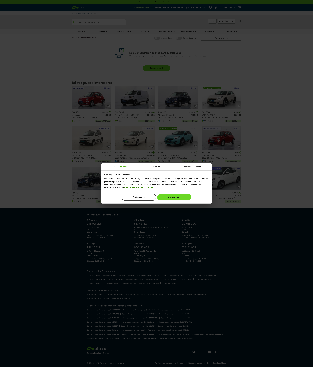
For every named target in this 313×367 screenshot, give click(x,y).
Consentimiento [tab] (120, 167)
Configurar (137, 197)
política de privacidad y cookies (138, 187)
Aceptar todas (174, 197)
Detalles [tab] (156, 167)
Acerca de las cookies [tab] (193, 167)
